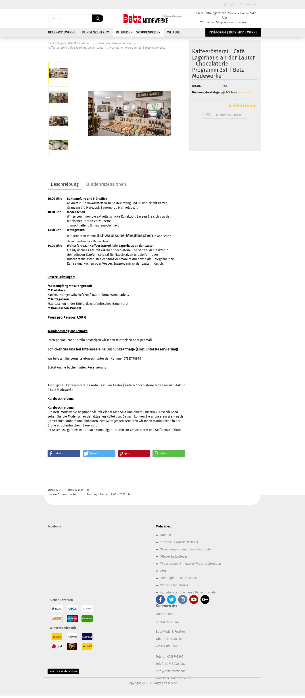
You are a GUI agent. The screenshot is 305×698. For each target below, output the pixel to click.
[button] (64, 453)
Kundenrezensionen (105, 184)
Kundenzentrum (95, 32)
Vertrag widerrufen (63, 671)
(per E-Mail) (244, 92)
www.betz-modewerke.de (173, 678)
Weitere (173, 32)
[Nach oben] (292, 691)
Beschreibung (65, 184)
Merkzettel (250, 4)
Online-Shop (164, 614)
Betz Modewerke (61, 32)
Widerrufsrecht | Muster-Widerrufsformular (190, 564)
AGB (163, 571)
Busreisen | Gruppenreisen (138, 32)
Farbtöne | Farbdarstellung (179, 542)
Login (230, 4)
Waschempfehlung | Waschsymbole (185, 549)
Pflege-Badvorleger (173, 556)
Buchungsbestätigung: (204, 92)
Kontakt (165, 535)
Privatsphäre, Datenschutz (179, 578)
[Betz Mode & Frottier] (152, 18)
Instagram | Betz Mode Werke (233, 32)
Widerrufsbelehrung (174, 585)
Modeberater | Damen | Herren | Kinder (188, 592)
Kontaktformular (167, 622)
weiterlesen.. (243, 106)
